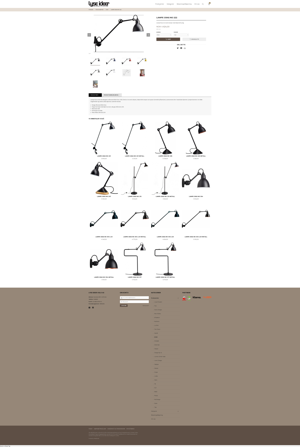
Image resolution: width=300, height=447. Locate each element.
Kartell (156, 333)
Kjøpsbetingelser (100, 429)
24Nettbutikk (96, 438)
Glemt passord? (146, 305)
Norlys (156, 395)
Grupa (156, 372)
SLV (155, 387)
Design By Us (158, 352)
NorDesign (157, 399)
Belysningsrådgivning (157, 415)
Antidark (156, 341)
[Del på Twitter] (177, 48)
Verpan (156, 348)
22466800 (95, 299)
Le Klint (156, 325)
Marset (156, 368)
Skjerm (158, 32)
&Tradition (157, 317)
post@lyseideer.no (97, 301)
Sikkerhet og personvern (116, 429)
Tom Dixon (157, 329)
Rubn (155, 403)
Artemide (157, 345)
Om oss (153, 419)
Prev (89, 35)
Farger (176, 32)
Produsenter (155, 298)
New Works (157, 313)
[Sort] (119, 33)
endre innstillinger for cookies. (112, 435)
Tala (155, 407)
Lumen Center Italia (159, 356)
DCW (155, 337)
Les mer (102, 435)
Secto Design (158, 309)
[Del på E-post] (184, 48)
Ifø (155, 384)
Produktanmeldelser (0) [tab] (111, 95)
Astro (155, 380)
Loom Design (158, 360)
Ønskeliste (195, 39)
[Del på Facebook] (181, 48)
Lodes (156, 376)
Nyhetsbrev (130, 429)
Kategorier (154, 411)
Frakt (90, 429)
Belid (155, 391)
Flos (155, 306)
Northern (156, 321)
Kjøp (169, 39)
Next (148, 35)
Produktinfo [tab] (94, 95)
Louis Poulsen (158, 302)
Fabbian (156, 364)
